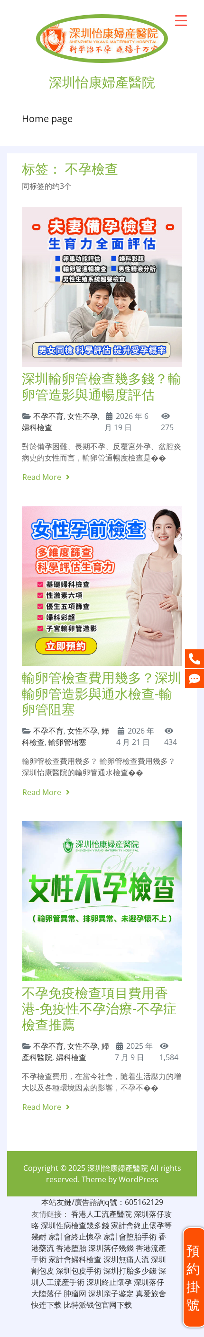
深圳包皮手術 (79, 1271)
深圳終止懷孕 (109, 1282)
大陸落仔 (46, 1293)
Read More (42, 477)
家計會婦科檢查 (75, 1259)
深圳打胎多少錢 (130, 1271)
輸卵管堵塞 (67, 742)
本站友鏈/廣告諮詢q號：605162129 (102, 1202)
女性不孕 (82, 416)
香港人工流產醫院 (101, 1214)
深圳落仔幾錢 (111, 1248)
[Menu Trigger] (181, 20)
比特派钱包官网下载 (98, 1305)
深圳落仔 (149, 1282)
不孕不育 (48, 416)
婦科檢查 (37, 427)
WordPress (138, 1179)
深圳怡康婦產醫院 (117, 1168)
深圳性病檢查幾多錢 (75, 1225)
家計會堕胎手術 (130, 1236)
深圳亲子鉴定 (111, 1293)
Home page (47, 118)
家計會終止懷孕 (75, 1236)
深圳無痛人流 (126, 1259)
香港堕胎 (71, 1248)
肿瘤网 (75, 1293)
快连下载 (46, 1305)
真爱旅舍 (151, 1293)
